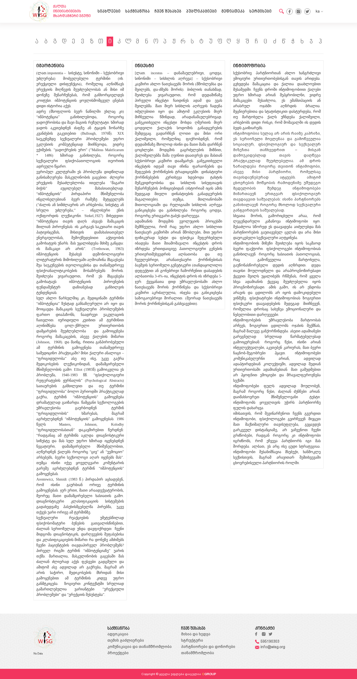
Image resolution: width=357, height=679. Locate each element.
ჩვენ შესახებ (167, 11)
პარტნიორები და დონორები (208, 646)
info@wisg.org (273, 647)
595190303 (270, 641)
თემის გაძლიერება (125, 640)
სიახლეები (108, 11)
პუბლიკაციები (201, 11)
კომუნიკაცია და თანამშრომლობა (139, 646)
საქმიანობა (137, 11)
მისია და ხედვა (195, 634)
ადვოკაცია (117, 634)
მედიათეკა (233, 11)
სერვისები (260, 11)
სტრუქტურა (192, 640)
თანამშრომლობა (197, 653)
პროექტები (118, 653)
